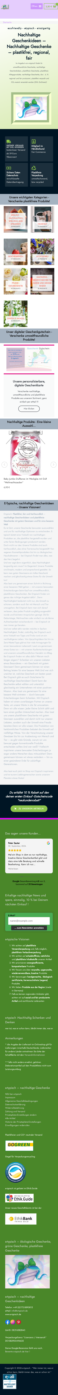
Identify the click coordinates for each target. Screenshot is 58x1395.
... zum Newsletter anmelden (29, 928)
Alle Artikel (10, 1118)
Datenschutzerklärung (15, 1104)
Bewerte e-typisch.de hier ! (17, 1351)
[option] (29, 463)
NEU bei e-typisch (13, 1094)
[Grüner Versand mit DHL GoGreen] (9, 141)
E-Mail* (11, 915)
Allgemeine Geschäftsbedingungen (21, 1101)
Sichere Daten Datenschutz (13, 174)
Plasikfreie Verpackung (37, 174)
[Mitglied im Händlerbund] (34, 141)
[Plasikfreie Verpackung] (34, 168)
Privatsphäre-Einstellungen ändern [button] (21, 1114)
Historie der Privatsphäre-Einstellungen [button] (23, 1121)
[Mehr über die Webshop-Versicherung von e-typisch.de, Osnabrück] (9, 1381)
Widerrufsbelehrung (14, 1107)
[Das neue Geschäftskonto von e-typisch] (20, 1218)
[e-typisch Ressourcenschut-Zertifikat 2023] (15, 1172)
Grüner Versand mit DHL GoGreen (15, 146)
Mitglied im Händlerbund (38, 147)
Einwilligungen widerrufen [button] (17, 1125)
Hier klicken (29, 408)
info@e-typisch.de (19, 1310)
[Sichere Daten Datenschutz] (9, 168)
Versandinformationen (34, 1054)
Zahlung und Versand (15, 1111)
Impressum (10, 1097)
